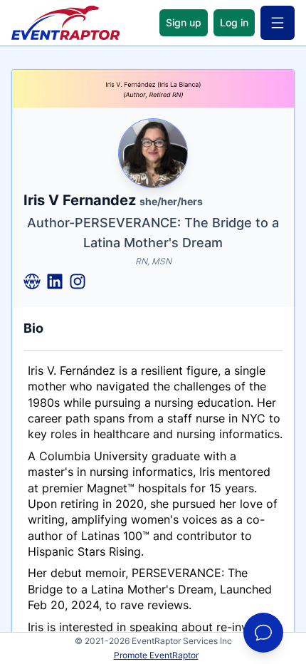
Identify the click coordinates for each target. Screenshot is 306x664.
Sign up (183, 22)
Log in (234, 22)
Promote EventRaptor (156, 655)
